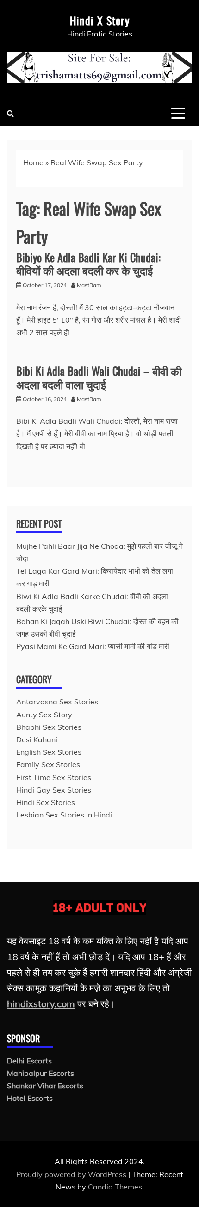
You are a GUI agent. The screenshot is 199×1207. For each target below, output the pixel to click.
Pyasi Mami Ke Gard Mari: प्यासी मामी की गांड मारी (92, 646)
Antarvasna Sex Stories (57, 701)
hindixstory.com (41, 1003)
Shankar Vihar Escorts (45, 1085)
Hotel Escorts (30, 1098)
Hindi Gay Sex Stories (53, 789)
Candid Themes (115, 1186)
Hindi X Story (100, 20)
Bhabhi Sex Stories (48, 727)
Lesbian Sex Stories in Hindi (64, 814)
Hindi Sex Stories (45, 802)
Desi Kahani (36, 739)
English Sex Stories (48, 752)
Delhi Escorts (29, 1060)
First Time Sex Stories (53, 777)
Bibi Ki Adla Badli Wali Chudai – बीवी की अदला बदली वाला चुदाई (98, 377)
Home (33, 162)
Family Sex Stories (48, 764)
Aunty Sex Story (44, 714)
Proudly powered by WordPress (72, 1174)
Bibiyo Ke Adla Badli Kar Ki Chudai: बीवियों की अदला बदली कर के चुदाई (88, 264)
